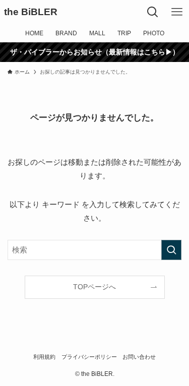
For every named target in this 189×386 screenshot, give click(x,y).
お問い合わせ (139, 357)
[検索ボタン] (153, 12)
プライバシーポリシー (89, 357)
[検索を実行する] (171, 250)
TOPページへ (94, 287)
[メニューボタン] (177, 12)
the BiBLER (30, 12)
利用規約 (44, 357)
